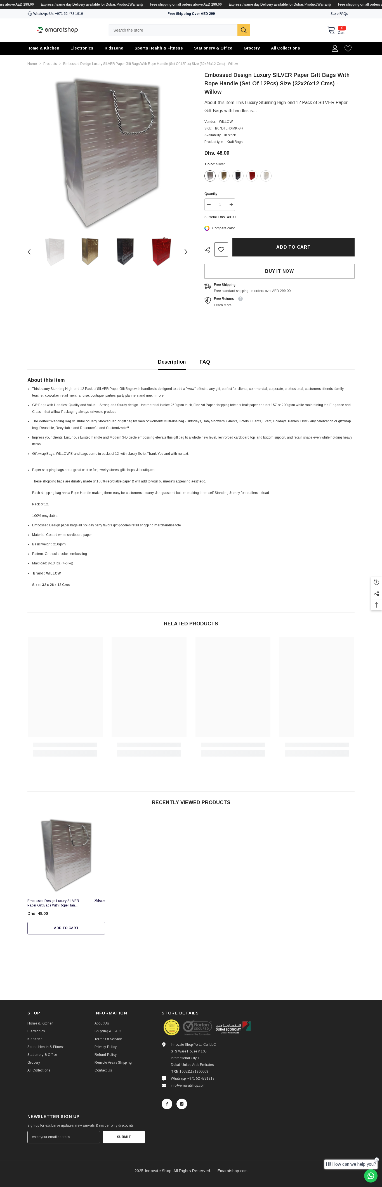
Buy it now (279, 271)
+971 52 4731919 (200, 1078)
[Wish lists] (348, 48)
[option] (107, 151)
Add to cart (293, 247)
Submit (124, 1137)
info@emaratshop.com (188, 1085)
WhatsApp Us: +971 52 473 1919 (58, 14)
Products (50, 64)
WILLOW (226, 122)
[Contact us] (371, 1176)
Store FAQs (339, 14)
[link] (221, 249)
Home (32, 64)
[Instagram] (181, 1104)
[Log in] (335, 48)
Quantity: (211, 194)
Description (172, 362)
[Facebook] (167, 1104)
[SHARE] (209, 249)
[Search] (179, 30)
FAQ (205, 362)
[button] (29, 252)
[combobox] (173, 30)
